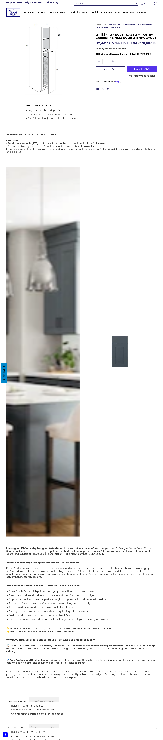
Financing (53, 2)
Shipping (100, 48)
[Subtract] (99, 61)
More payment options (142, 75)
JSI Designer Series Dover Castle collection (86, 628)
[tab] (17, 699)
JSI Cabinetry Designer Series (111, 54)
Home (98, 24)
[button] (97, 89)
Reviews (4, 373)
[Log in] (155, 3)
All (105, 24)
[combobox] (104, 3)
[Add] (112, 61)
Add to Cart (110, 69)
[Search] (136, 3)
